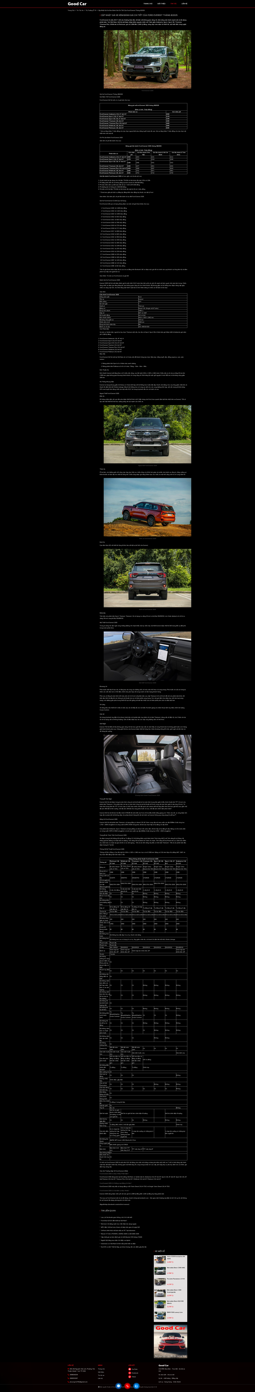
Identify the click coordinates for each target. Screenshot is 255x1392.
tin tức (173, 4)
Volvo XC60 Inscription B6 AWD (176, 1258)
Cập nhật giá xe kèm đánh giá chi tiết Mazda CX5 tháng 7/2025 (121, 1237)
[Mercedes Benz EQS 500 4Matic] (160, 1304)
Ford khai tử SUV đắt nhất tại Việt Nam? (114, 1221)
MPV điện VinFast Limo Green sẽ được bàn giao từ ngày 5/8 (120, 1227)
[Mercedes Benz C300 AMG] (160, 1271)
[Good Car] (77, 4)
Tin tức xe (101, 1375)
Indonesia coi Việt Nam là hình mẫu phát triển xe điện (118, 1244)
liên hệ (184, 4)
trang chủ (147, 4)
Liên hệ (100, 1378)
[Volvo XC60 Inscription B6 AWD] (160, 1260)
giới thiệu (161, 4)
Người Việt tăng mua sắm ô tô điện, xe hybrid (115, 1240)
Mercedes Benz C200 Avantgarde (174, 1291)
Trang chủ (101, 1369)
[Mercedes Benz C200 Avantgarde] (160, 1293)
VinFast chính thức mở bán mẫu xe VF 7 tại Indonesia (118, 1230)
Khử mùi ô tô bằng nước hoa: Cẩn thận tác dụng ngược (118, 1224)
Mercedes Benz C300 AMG (176, 1268)
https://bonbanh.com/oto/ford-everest (116, 1204)
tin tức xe (80, 10)
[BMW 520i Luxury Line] (160, 1315)
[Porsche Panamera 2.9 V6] (160, 1282)
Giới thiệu (101, 1372)
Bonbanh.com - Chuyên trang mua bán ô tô (143, 1387)
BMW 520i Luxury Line (174, 1312)
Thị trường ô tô (91, 10)
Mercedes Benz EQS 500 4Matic (175, 1302)
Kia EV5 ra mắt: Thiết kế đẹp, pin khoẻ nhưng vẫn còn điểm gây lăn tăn (124, 1247)
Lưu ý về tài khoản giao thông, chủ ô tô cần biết (116, 1217)
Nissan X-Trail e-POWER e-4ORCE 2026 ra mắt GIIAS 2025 (120, 1234)
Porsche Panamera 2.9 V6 (176, 1279)
